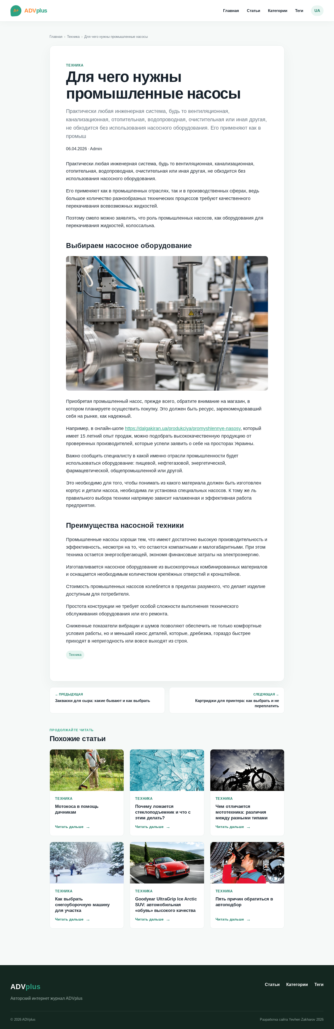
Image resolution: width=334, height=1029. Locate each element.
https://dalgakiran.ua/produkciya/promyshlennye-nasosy (183, 428)
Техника (73, 37)
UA (317, 10)
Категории (277, 10)
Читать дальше (72, 826)
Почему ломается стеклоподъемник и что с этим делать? (162, 812)
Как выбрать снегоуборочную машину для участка (82, 905)
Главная (231, 10)
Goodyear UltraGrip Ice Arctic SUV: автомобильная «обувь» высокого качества (166, 905)
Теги (299, 10)
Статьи (253, 10)
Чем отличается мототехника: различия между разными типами (241, 812)
